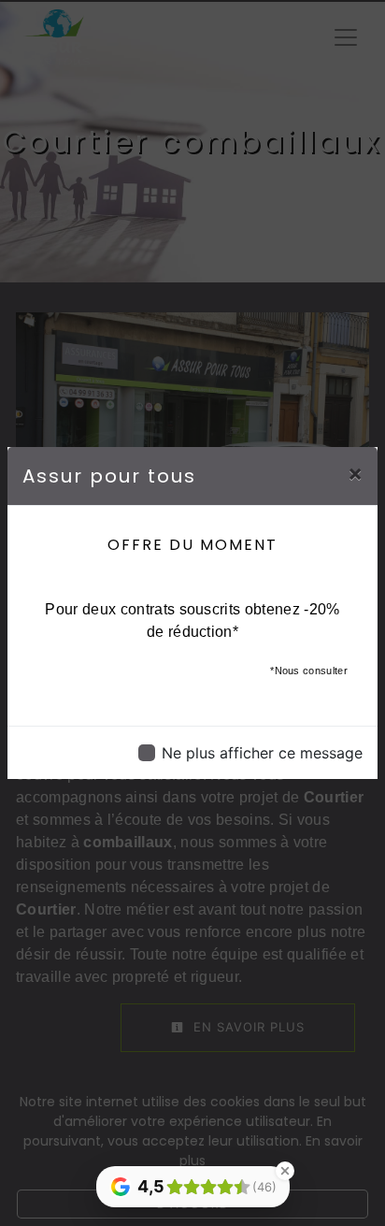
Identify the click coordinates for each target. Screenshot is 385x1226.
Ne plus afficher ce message (262, 752)
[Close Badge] (285, 1170)
